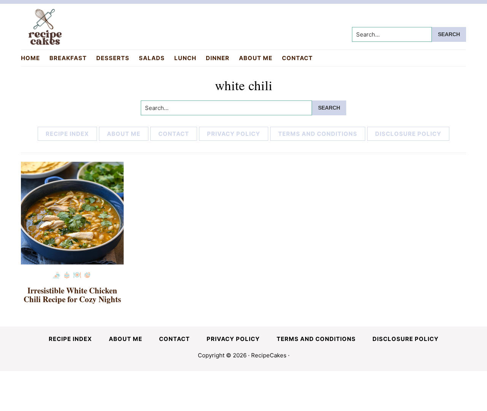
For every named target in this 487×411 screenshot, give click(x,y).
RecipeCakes (268, 355)
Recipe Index (67, 133)
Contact (173, 133)
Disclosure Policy (408, 133)
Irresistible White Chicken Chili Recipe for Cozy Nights (72, 295)
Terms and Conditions (317, 133)
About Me (123, 133)
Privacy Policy (233, 133)
